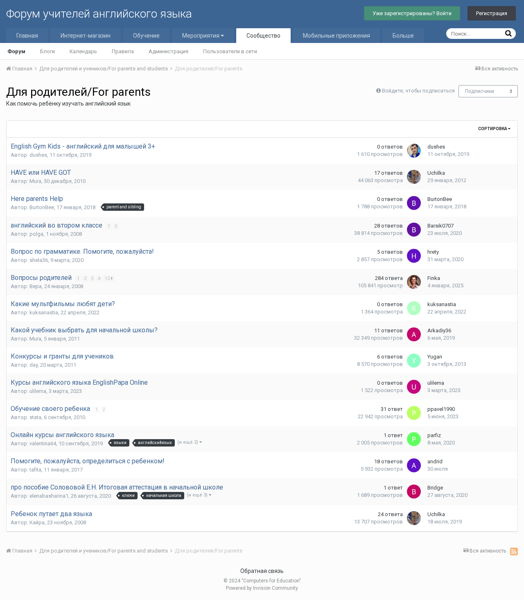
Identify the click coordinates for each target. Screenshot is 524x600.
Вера (35, 286)
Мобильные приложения (336, 35)
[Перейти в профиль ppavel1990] (414, 413)
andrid (435, 461)
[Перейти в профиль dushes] (414, 151)
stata (35, 417)
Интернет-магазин (86, 35)
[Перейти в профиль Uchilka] (414, 177)
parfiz (434, 435)
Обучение (146, 35)
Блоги (47, 51)
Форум (16, 51)
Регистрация (491, 13)
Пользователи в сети (230, 51)
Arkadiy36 (439, 330)
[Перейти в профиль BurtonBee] (414, 203)
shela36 (38, 260)
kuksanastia (43, 312)
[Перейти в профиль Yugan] (414, 361)
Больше (403, 35)
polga (36, 234)
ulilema (37, 391)
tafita (35, 470)
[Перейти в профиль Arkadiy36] (414, 334)
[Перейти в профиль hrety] (414, 256)
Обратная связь (262, 571)
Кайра (37, 522)
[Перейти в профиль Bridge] (414, 491)
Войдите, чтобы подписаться (418, 91)
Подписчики (479, 91)
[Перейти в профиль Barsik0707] (414, 230)
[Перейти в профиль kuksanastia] (414, 308)
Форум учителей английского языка (99, 13)
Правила (123, 51)
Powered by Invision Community (262, 588)
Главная (27, 35)
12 (108, 278)
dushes (38, 155)
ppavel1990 (441, 409)
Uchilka (436, 173)
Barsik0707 (440, 226)
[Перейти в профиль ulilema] (414, 387)
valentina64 (42, 443)
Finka (433, 278)
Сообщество (263, 35)
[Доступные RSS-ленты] (514, 551)
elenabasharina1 (48, 496)
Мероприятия (201, 35)
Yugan (434, 357)
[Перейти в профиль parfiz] (414, 439)
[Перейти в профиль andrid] (414, 465)
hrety (433, 252)
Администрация (168, 51)
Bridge (435, 488)
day (33, 365)
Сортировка (493, 128)
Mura (35, 181)
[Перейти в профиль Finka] (414, 282)
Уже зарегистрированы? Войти (412, 13)
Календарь (83, 51)
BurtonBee (41, 207)
